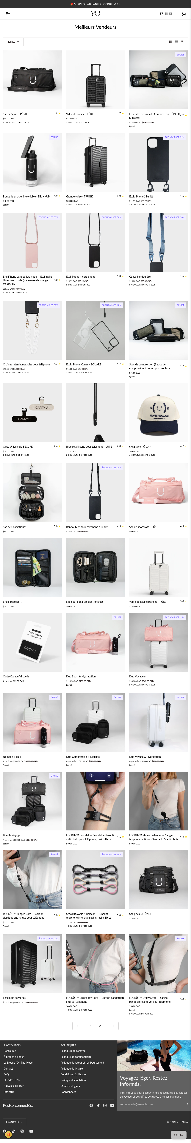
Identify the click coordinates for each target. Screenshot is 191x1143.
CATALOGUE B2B (14, 1086)
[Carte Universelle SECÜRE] (32, 412)
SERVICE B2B (12, 1080)
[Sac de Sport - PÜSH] (32, 79)
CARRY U (175, 1122)
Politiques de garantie (73, 1050)
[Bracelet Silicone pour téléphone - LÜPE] (95, 412)
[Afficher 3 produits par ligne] (176, 42)
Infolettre (9, 1092)
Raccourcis (10, 1050)
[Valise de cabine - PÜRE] (95, 79)
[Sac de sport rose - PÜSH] (158, 492)
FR (161, 13)
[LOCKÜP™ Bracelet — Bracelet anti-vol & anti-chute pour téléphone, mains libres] (95, 801)
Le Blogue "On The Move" (18, 1062)
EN (166, 13)
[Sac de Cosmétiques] (32, 492)
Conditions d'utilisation (74, 1074)
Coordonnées (68, 1092)
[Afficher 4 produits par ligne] (184, 42)
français (12, 1122)
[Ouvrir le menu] (10, 13)
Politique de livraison (72, 1068)
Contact (8, 1068)
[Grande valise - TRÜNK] (95, 162)
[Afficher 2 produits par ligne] (170, 42)
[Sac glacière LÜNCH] (158, 879)
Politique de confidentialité (76, 1056)
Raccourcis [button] (12, 1045)
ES (170, 13)
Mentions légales (70, 1086)
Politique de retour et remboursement (82, 1062)
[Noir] (155, 456)
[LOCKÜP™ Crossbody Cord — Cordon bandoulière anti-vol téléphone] (95, 963)
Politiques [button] (68, 1045)
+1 (160, 456)
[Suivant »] (113, 1026)
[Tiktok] (98, 1105)
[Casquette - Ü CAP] (158, 412)
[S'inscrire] (185, 1104)
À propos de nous (14, 1056)
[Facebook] (91, 1105)
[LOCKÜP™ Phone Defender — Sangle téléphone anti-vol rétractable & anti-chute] (158, 801)
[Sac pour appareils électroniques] (95, 567)
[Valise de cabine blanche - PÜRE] (158, 567)
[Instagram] (105, 1105)
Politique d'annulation (73, 1080)
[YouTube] (112, 1105)
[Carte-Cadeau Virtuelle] (32, 642)
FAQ (6, 1074)
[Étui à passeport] (32, 567)
